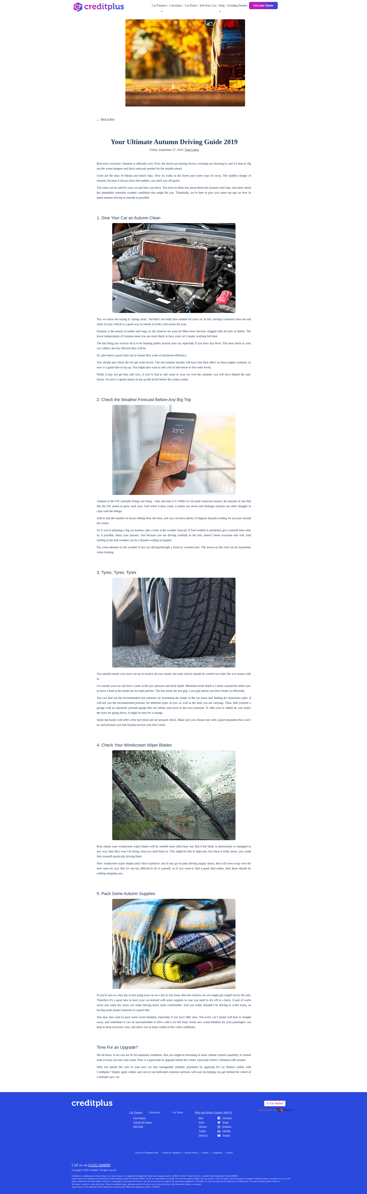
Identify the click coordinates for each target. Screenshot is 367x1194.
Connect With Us (223, 1112)
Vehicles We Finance (142, 1122)
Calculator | (176, 5)
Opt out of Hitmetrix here (146, 1152)
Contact (202, 1131)
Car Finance (135, 1112)
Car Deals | (192, 5)
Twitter (225, 1122)
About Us (203, 1135)
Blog (201, 1118)
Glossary (203, 1126)
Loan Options (139, 1118)
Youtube (226, 1135)
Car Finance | (160, 5)
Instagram (226, 1126)
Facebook (227, 1118)
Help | (223, 5)
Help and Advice (204, 1112)
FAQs (201, 1122)
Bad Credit (138, 1126)
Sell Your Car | (209, 5)
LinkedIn (226, 1131)
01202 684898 (99, 1165)
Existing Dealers (237, 5)
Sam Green (192, 149)
